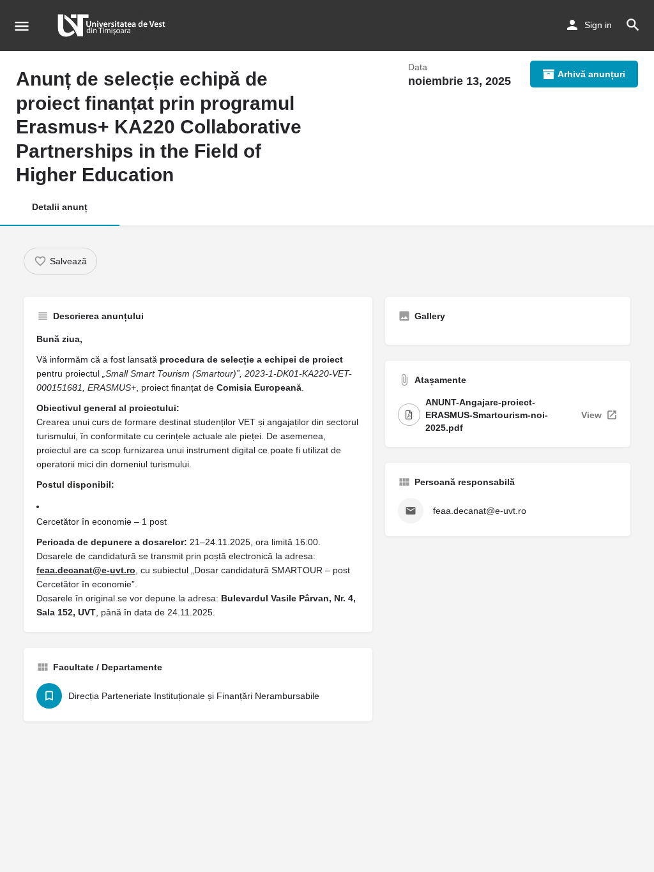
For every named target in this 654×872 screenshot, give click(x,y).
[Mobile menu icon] (22, 25)
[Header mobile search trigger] (633, 25)
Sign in (598, 25)
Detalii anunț (59, 207)
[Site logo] (113, 25)
